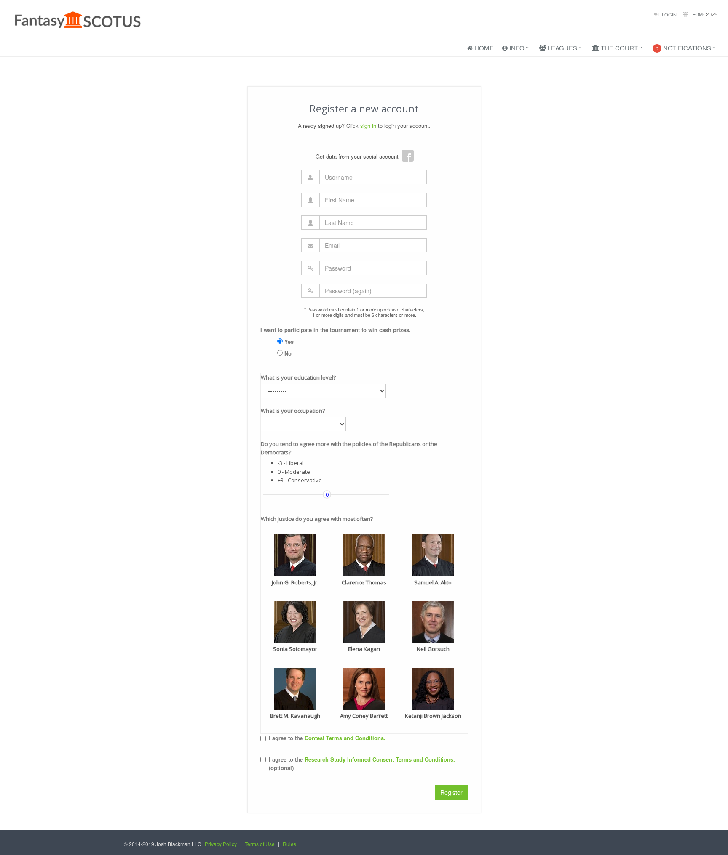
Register (451, 792)
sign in (368, 126)
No (287, 353)
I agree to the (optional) (362, 763)
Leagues (561, 47)
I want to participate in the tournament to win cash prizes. (335, 330)
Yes (288, 341)
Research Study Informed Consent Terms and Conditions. (380, 759)
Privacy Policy (221, 843)
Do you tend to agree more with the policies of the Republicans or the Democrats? (349, 448)
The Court (618, 47)
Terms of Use (260, 843)
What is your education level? (298, 377)
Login (669, 14)
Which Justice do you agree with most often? (317, 519)
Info (516, 47)
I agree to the (327, 738)
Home (483, 47)
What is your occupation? (293, 410)
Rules (289, 843)
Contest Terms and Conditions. (345, 738)
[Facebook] (408, 156)
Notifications (683, 47)
